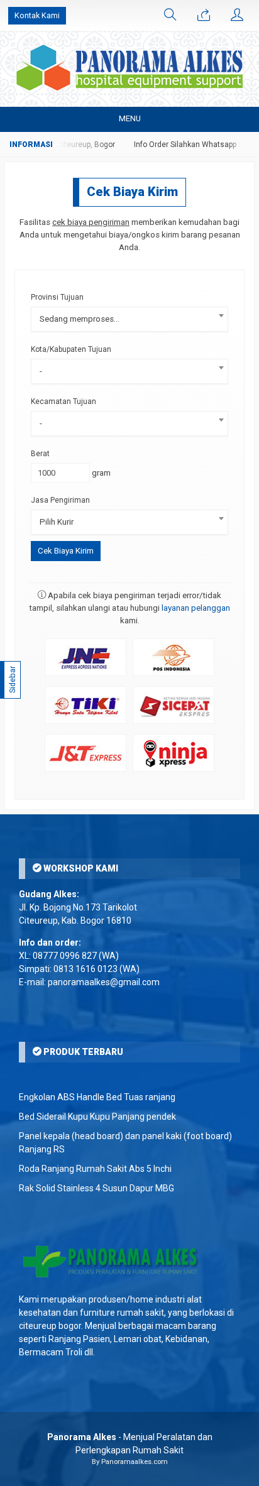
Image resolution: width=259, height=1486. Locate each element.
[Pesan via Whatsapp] (203, 15)
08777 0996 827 (65, 956)
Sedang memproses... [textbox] (79, 319)
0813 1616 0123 (85, 969)
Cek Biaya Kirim (132, 191)
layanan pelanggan (196, 608)
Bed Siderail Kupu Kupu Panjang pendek (97, 1117)
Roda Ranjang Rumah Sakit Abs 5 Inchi (95, 1169)
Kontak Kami (37, 15)
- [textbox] (41, 371)
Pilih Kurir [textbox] (57, 522)
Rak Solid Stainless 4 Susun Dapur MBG (96, 1188)
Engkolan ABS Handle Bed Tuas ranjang (97, 1097)
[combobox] (129, 319)
